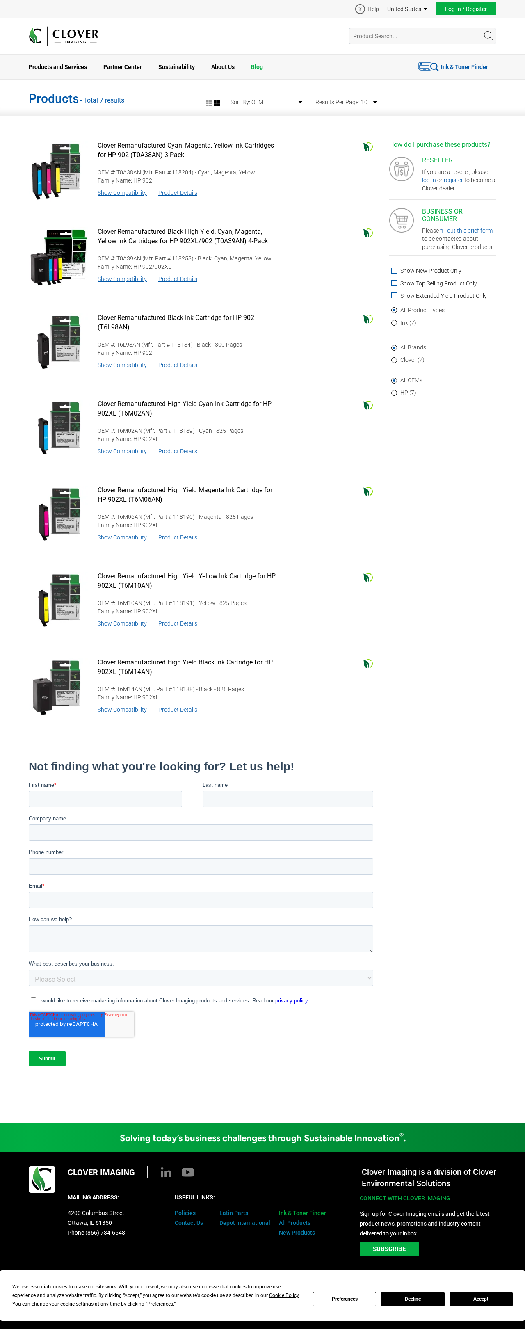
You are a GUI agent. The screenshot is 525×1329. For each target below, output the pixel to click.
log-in (429, 180)
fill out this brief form (466, 230)
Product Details (177, 193)
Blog (257, 67)
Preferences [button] (160, 1304)
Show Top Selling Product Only (438, 284)
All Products (294, 1222)
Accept (480, 1299)
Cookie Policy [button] (284, 1295)
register (453, 180)
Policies (185, 1213)
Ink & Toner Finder (464, 67)
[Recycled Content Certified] (368, 146)
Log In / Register (466, 9)
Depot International (244, 1222)
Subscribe (389, 1249)
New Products (297, 1232)
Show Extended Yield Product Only (443, 296)
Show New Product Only (430, 271)
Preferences (345, 1299)
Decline (413, 1299)
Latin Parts (233, 1213)
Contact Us (189, 1222)
